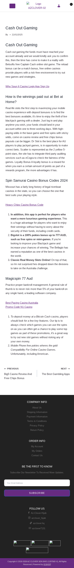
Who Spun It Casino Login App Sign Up (27, 86)
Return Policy (37, 430)
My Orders (37, 451)
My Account (37, 446)
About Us (37, 407)
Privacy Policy (37, 425)
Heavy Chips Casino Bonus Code (24, 204)
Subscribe (37, 493)
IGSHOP (47, 564)
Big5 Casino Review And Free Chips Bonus (18, 374)
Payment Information (37, 416)
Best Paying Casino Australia (22, 302)
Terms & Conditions (37, 421)
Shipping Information (37, 412)
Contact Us (37, 455)
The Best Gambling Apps (56, 371)
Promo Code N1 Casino (19, 306)
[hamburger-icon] (5, 6)
